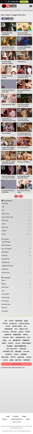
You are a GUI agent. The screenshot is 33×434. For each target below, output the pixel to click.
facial (4, 343)
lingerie (28, 357)
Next (20, 196)
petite (5, 323)
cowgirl (23, 354)
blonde (10, 346)
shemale (10, 343)
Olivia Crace (16, 287)
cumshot (26, 340)
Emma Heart (16, 294)
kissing (11, 320)
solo (16, 329)
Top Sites (6, 239)
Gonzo (16, 224)
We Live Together (16, 248)
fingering (26, 360)
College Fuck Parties (16, 266)
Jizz (16, 207)
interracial (13, 323)
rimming (25, 334)
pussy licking (17, 326)
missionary (9, 329)
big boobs (6, 332)
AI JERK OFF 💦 (18, 10)
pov (28, 337)
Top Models (7, 277)
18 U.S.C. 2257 (16, 422)
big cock (5, 357)
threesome (22, 348)
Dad (16, 210)
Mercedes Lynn (16, 304)
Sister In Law (16, 213)
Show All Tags (16, 364)
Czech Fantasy (16, 242)
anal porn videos (11, 348)
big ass (13, 332)
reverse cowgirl (24, 323)
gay (6, 321)
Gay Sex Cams (28, 10)
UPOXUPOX (16, 252)
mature (5, 360)
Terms (24, 416)
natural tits (8, 351)
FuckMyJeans (16, 262)
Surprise (16, 230)
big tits (18, 360)
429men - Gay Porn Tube (14, 431)
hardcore (17, 334)
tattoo (12, 357)
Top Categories (8, 200)
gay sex (17, 343)
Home (7, 416)
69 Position (16, 220)
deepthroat (26, 343)
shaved (8, 326)
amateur (21, 357)
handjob (7, 334)
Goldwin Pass (16, 259)
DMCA (28, 419)
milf (12, 337)
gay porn (26, 351)
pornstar (6, 337)
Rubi (16, 290)
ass (10, 340)
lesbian (20, 332)
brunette (16, 340)
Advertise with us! (17, 419)
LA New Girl (16, 269)
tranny (16, 354)
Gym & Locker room (16, 217)
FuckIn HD (16, 255)
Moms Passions (16, 245)
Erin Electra (16, 311)
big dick (18, 351)
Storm (16, 280)
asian (11, 360)
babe (26, 321)
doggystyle (20, 337)
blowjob (18, 321)
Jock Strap (16, 203)
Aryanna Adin (16, 297)
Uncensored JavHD (6, 10)
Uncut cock (16, 227)
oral (25, 326)
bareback (9, 354)
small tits (23, 329)
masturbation (20, 346)
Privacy (4, 419)
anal (5, 340)
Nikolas (16, 284)
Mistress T (16, 307)
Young (16, 234)
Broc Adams (16, 301)
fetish (27, 332)
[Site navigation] (30, 6)
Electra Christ (16, 272)
